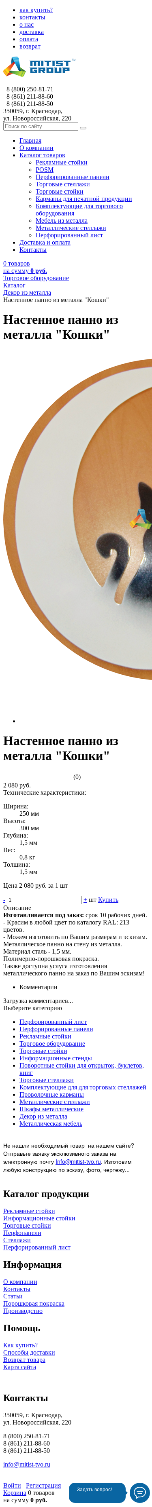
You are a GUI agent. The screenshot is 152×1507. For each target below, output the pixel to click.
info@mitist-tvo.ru (26, 1464)
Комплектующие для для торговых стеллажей (82, 1087)
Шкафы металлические (51, 1109)
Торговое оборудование (52, 1043)
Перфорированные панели (56, 1029)
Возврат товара (24, 1359)
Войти (12, 1485)
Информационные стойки (39, 1218)
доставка (31, 31)
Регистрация (43, 1485)
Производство (23, 1310)
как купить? (36, 9)
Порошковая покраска (33, 1303)
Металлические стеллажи (54, 1101)
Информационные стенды (55, 1058)
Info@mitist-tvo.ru (78, 1161)
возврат (30, 46)
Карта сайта (19, 1366)
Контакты (16, 1288)
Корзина (14, 1492)
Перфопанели (22, 1232)
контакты (32, 17)
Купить (108, 899)
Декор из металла (43, 1116)
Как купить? (20, 1345)
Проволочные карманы (51, 1094)
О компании (20, 1281)
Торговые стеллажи (46, 1079)
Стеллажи (17, 1240)
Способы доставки (29, 1352)
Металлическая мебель (50, 1123)
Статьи (13, 1296)
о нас (26, 24)
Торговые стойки (43, 1050)
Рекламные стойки (45, 1036)
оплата (28, 39)
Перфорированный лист (53, 1021)
